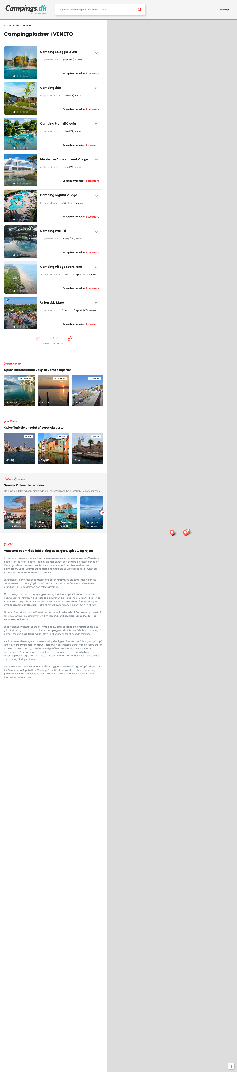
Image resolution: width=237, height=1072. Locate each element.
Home (7, 25)
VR (71, 59)
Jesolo (65, 238)
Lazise (65, 59)
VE (72, 202)
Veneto (78, 60)
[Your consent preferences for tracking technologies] (231, 1066)
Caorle (65, 202)
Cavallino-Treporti (72, 274)
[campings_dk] (26, 9)
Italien (16, 25)
